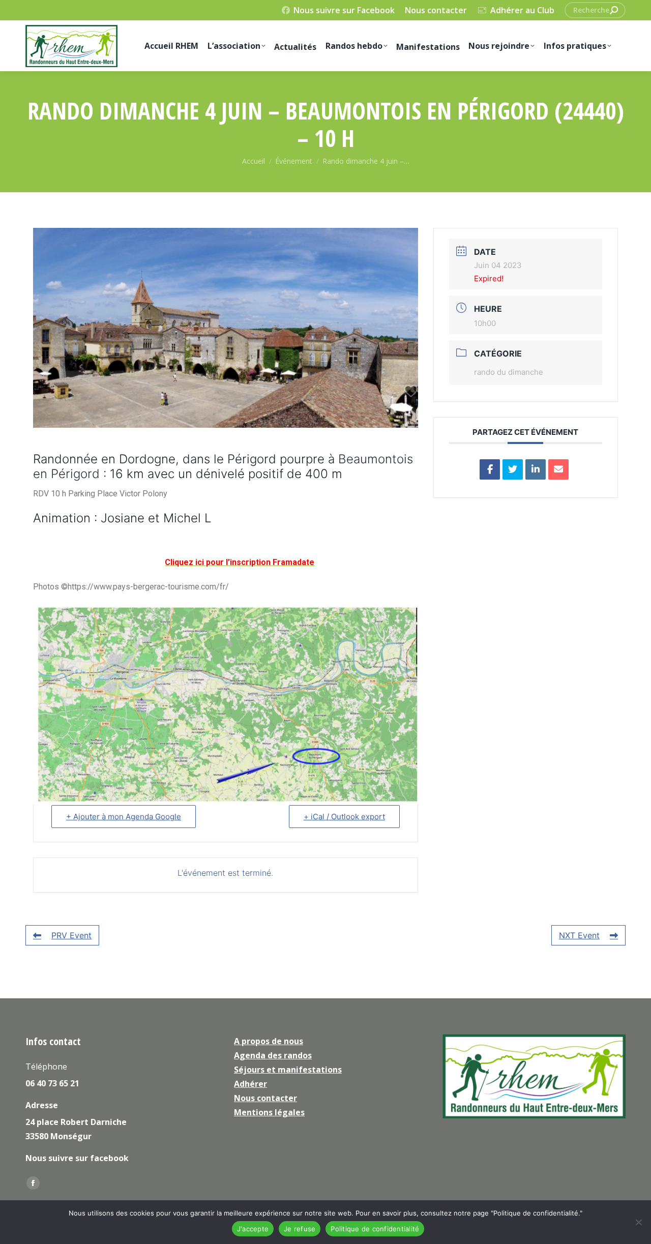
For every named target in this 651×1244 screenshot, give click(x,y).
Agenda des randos (273, 1055)
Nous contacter (436, 10)
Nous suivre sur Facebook (344, 10)
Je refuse (299, 1229)
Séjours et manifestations (288, 1069)
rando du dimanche (508, 372)
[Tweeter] (512, 469)
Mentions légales (269, 1112)
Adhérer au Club (522, 10)
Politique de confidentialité (375, 1229)
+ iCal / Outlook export (344, 816)
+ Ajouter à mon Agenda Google (123, 816)
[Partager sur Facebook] (490, 469)
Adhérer (250, 1083)
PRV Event (71, 935)
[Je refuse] (638, 1222)
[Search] (614, 10)
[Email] (558, 469)
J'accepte (253, 1229)
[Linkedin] (535, 469)
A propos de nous (268, 1041)
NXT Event (579, 935)
